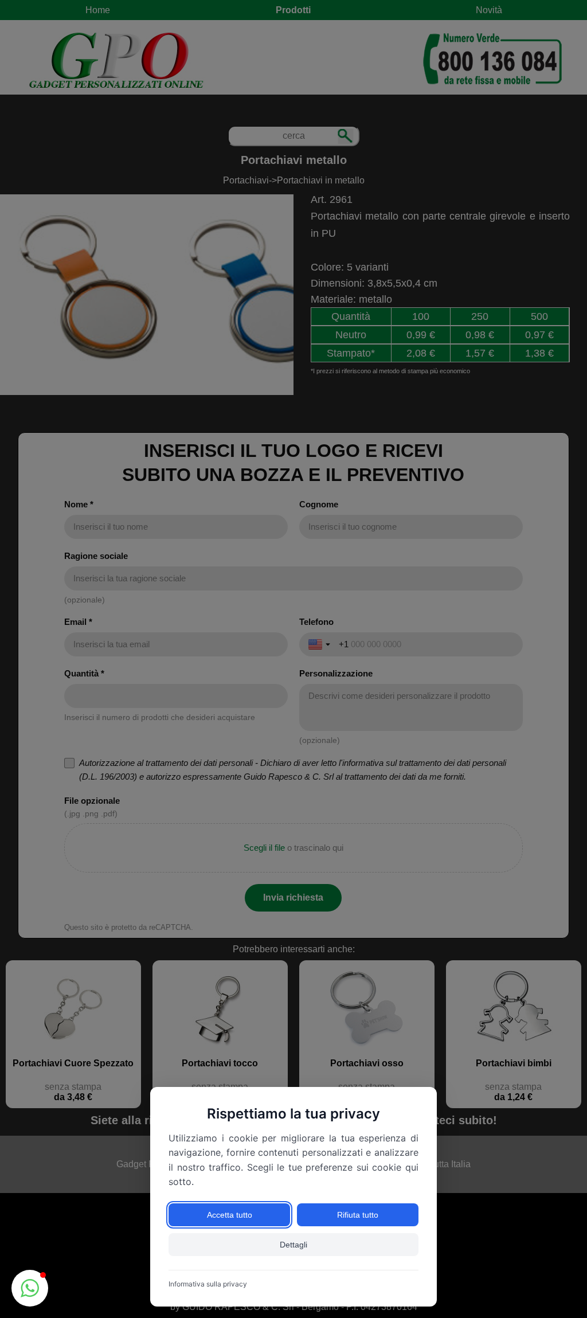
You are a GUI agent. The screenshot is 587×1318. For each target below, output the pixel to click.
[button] (29, 1288)
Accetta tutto (229, 1214)
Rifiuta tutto (357, 1214)
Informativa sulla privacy (208, 1284)
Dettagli (293, 1244)
